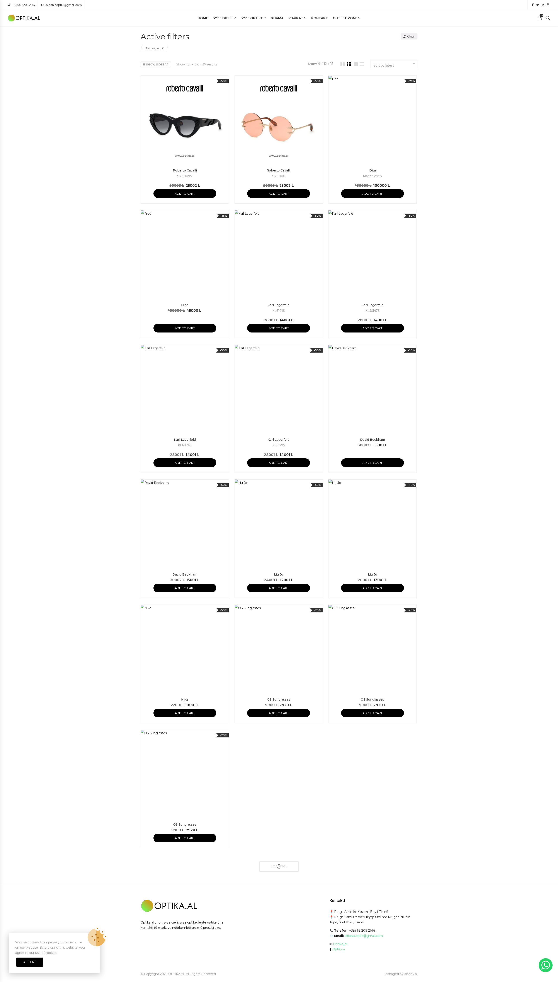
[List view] (362, 64)
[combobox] (394, 64)
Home (203, 18)
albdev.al (410, 974)
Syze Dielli (223, 18)
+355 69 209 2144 (23, 5)
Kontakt (319, 18)
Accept (29, 962)
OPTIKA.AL (176, 974)
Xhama (277, 18)
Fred (184, 305)
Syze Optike (252, 18)
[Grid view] (342, 64)
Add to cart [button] (185, 193)
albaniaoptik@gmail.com (64, 5)
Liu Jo (278, 574)
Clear (411, 36)
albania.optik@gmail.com (364, 936)
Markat (295, 18)
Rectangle (152, 48)
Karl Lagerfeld (278, 305)
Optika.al (338, 949)
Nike (185, 699)
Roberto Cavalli (185, 170)
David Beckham (372, 440)
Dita (372, 170)
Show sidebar (156, 64)
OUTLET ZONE (345, 18)
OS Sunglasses (278, 699)
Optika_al (340, 944)
